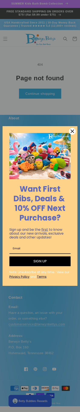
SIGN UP (40, 261)
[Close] (72, 131)
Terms (42, 277)
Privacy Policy (19, 277)
